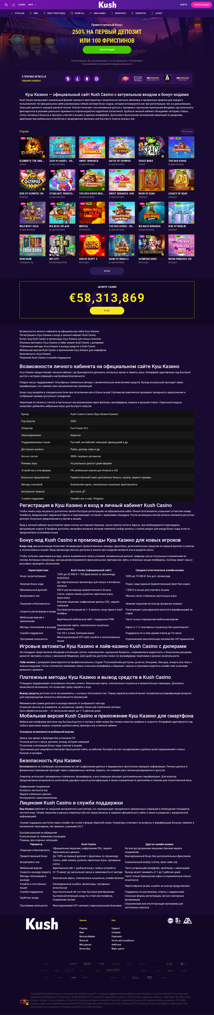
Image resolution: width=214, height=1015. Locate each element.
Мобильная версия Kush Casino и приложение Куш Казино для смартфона (63, 350)
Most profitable (56, 13)
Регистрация (107, 49)
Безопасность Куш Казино (35, 353)
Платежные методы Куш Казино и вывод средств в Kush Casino (57, 346)
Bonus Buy (120, 13)
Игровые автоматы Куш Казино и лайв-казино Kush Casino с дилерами (61, 342)
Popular (19, 13)
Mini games (100, 13)
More (107, 271)
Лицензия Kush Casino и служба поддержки (45, 357)
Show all (79, 13)
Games (21, 4)
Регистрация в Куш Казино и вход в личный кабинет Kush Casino (58, 335)
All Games (187, 131)
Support (116, 928)
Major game (118, 948)
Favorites (141, 13)
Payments (117, 936)
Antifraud (116, 944)
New (36, 13)
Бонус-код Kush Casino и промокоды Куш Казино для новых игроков (60, 338)
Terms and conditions (123, 940)
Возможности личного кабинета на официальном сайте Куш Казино (59, 331)
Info (30, 4)
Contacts (116, 932)
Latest (158, 13)
